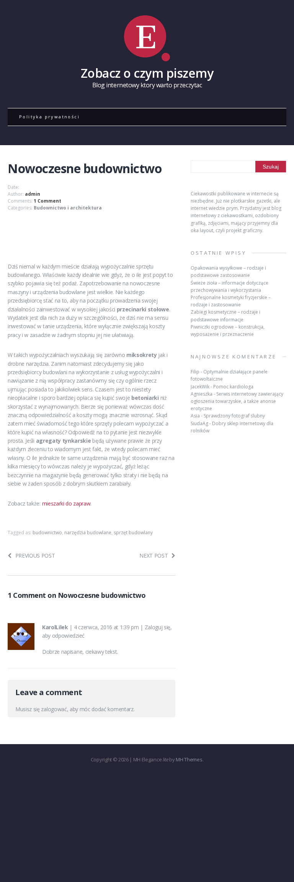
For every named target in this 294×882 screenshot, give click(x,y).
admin (32, 194)
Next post (153, 555)
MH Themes (189, 759)
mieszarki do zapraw (66, 503)
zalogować (54, 709)
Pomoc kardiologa (233, 386)
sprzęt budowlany (133, 532)
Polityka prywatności (49, 116)
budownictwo (47, 532)
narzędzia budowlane (87, 532)
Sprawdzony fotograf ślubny (234, 415)
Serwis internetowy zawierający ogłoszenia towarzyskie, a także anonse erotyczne (237, 401)
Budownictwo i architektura (68, 208)
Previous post (35, 555)
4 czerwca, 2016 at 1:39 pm (106, 627)
